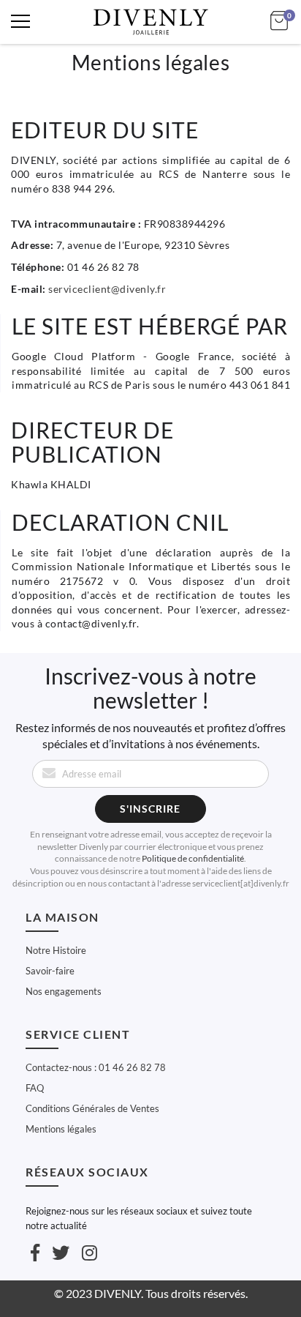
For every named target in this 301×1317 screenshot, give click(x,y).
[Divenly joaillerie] (150, 22)
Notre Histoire (56, 950)
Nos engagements (64, 991)
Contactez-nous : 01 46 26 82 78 (96, 1067)
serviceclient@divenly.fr (107, 289)
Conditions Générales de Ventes (92, 1108)
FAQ (35, 1088)
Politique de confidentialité (193, 858)
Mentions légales (61, 1129)
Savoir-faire (50, 971)
